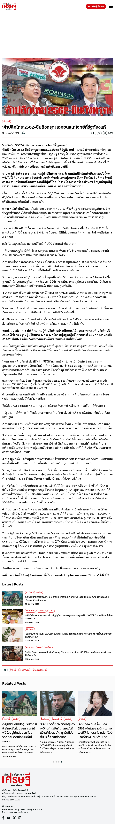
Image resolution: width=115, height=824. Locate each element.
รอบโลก (38, 592)
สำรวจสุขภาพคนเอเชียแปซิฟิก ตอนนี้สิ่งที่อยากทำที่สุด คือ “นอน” (94, 728)
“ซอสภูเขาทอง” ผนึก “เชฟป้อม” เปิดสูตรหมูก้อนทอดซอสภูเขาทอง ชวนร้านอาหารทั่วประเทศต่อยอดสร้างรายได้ (68, 635)
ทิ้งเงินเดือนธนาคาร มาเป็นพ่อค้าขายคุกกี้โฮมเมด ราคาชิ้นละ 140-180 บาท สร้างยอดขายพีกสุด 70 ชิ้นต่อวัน (68, 653)
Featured (42, 610)
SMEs (51, 610)
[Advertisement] (58, 34)
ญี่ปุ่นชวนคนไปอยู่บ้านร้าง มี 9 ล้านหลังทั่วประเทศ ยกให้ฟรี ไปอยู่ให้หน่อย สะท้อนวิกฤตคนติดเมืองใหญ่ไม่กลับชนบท (67, 598)
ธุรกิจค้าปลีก (24, 669)
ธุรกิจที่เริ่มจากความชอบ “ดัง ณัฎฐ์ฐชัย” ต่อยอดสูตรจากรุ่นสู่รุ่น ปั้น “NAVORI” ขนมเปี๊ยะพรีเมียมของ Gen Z (69, 617)
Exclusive (30, 610)
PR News (30, 629)
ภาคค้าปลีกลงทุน (40, 669)
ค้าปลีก (13, 669)
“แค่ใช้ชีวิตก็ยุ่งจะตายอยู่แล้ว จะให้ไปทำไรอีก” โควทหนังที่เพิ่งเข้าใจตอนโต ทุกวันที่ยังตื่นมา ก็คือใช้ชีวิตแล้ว (19, 730)
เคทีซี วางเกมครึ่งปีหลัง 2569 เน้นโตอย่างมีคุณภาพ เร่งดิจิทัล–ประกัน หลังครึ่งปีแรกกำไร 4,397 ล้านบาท (57, 730)
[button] (53, 762)
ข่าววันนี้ (7, 121)
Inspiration (19, 719)
